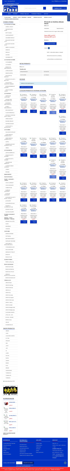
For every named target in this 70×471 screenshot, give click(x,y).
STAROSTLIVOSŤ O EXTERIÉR (8, 156)
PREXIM (7, 368)
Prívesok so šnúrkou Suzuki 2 (23, 100)
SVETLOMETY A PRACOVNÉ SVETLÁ (8, 244)
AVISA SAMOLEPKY (10, 185)
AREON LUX (8, 290)
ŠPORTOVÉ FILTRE (9, 266)
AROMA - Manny (9, 302)
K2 (6, 350)
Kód (45, 25)
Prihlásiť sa (56, 1)
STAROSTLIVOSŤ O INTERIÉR (8, 159)
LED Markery (8, 236)
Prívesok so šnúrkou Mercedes (33, 145)
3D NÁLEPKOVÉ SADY (10, 203)
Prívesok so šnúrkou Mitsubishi (53, 101)
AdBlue (7, 147)
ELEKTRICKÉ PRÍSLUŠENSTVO (7, 104)
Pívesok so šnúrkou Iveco (63, 189)
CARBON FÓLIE (9, 187)
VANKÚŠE (8, 228)
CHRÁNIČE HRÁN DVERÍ (8, 30)
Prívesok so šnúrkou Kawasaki (62, 167)
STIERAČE (8, 49)
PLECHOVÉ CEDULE (8, 176)
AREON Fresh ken (9, 287)
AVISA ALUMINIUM (9, 182)
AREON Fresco (9, 282)
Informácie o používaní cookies (26, 453)
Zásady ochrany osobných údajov (26, 455)
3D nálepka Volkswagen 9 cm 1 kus (13, 415)
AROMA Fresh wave (10, 300)
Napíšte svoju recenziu (26, 87)
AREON (7, 330)
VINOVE (7, 322)
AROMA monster (9, 304)
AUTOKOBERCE (9, 62)
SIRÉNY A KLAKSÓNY (10, 47)
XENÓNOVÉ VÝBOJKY (10, 252)
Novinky (15, 13)
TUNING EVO (8, 372)
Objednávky (38, 446)
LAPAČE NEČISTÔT (9, 35)
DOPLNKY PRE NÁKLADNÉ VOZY (8, 100)
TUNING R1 (8, 377)
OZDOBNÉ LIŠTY (9, 57)
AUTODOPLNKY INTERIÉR (9, 59)
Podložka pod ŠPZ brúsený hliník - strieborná (13, 427)
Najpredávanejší (6, 448)
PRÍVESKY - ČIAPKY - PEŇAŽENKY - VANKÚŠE (9, 218)
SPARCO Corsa (8, 319)
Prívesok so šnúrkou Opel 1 (23, 144)
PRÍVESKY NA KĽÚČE (10, 221)
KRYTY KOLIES (9, 32)
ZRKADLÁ (8, 52)
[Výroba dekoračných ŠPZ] (9, 381)
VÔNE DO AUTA (7, 280)
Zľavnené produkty (7, 445)
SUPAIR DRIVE (9, 370)
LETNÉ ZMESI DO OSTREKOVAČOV (8, 135)
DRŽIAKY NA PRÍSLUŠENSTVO (7, 68)
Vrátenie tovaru (23, 451)
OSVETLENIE (7, 231)
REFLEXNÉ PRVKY (9, 110)
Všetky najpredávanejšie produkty (9, 434)
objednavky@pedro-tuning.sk (13, 3)
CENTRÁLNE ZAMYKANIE (7, 96)
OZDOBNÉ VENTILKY (10, 37)
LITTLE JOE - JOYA (9, 314)
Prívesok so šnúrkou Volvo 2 (62, 122)
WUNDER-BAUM (9, 324)
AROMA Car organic (10, 297)
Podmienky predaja (36, 13)
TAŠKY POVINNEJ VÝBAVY (8, 90)
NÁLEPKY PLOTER (9, 209)
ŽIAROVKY (8, 254)
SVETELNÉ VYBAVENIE (10, 241)
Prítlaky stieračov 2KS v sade (13, 421)
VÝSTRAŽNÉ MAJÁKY (10, 247)
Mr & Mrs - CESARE (9, 317)
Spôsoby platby (23, 450)
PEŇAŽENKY (8, 226)
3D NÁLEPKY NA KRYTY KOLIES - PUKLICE (10, 198)
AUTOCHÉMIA (7, 129)
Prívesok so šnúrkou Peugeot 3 (43, 145)
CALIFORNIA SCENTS (10, 312)
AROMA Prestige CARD (10, 307)
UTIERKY (7, 169)
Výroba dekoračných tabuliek (9, 443)
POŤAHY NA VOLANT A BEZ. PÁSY (9, 80)
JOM (7, 348)
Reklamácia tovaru (23, 446)
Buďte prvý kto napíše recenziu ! (27, 83)
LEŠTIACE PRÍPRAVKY (10, 152)
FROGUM (8, 340)
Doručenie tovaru (23, 444)
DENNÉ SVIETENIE (9, 233)
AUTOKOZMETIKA (8, 150)
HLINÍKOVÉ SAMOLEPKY (7, 191)
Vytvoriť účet (64, 1)
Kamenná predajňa (7, 454)
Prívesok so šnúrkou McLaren (53, 144)
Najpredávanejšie (8, 398)
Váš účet (38, 440)
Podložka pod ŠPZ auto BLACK (13, 408)
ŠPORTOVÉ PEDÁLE (10, 269)
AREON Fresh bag (9, 285)
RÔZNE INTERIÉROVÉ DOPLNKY (9, 87)
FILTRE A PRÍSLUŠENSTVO (7, 107)
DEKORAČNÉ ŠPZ (7, 174)
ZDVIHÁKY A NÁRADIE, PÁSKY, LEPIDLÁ (9, 116)
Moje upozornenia (39, 452)
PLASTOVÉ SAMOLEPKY (7, 194)
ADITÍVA (7, 141)
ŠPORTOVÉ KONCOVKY (10, 277)
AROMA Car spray (9, 295)
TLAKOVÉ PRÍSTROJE (10, 112)
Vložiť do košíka (50, 43)
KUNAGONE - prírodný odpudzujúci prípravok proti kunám (13, 402)
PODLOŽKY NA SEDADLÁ (8, 76)
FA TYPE (7, 338)
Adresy (37, 450)
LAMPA (7, 353)
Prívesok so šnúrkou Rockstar (62, 144)
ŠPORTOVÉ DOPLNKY (8, 264)
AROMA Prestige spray (10, 309)
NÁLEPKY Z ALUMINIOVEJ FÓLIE (8, 206)
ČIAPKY (7, 223)
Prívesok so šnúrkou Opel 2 (33, 189)
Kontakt (46, 13)
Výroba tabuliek (24, 13)
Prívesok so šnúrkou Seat (33, 100)
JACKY (7, 345)
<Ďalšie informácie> (55, 469)
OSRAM (7, 360)
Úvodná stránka (8, 22)
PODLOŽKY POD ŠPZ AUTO (9, 41)
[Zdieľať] (49, 48)
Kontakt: (55, 440)
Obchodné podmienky (24, 448)
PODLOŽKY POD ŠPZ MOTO (9, 44)
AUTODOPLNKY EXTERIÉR (9, 24)
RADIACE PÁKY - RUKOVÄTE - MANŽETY (9, 83)
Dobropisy (38, 448)
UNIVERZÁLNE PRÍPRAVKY (8, 163)
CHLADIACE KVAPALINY (10, 132)
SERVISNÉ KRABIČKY (10, 238)
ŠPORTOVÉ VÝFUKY (10, 271)
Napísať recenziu (60, 28)
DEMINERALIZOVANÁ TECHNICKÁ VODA (9, 145)
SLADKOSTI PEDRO (8, 259)
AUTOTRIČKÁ (8, 64)
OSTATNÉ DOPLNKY (10, 123)
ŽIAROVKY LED (9, 257)
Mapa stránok (6, 452)
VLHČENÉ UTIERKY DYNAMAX (9, 166)
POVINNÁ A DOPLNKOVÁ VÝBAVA (9, 215)
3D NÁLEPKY (8, 200)
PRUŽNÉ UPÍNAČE (9, 121)
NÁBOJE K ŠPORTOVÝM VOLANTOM (9, 275)
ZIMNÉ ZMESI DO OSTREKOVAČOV (8, 139)
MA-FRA (7, 355)
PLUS (7, 365)
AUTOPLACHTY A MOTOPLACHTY (8, 127)
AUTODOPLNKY (7, 93)
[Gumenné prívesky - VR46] (10, 389)
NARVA (7, 358)
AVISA (7, 333)
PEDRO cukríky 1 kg (10, 261)
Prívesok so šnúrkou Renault (43, 189)
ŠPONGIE (7, 171)
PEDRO (7, 363)
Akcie (9, 13)
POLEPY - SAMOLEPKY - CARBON (9, 180)
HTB (6, 343)
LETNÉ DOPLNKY (9, 70)
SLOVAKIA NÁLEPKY (10, 211)
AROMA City (8, 292)
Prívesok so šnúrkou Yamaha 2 (43, 101)
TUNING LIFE (8, 375)
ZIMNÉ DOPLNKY (9, 118)
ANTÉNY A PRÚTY (9, 26)
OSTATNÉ (7, 54)
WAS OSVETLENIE (9, 249)
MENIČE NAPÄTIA (9, 73)
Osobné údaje (39, 443)
